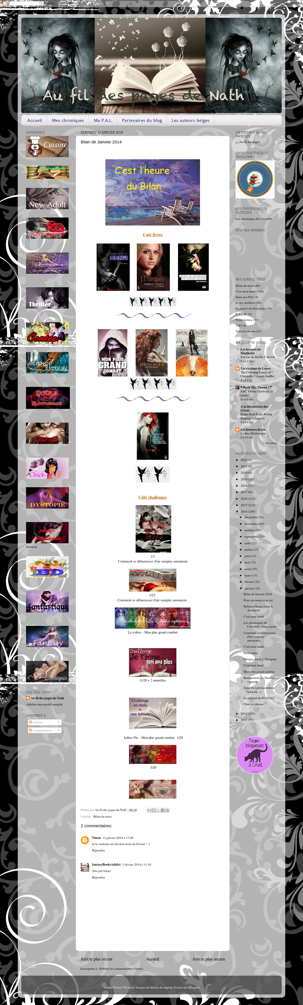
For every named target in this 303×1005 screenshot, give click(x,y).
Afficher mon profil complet (44, 704)
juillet (249, 549)
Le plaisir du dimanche (250, 308)
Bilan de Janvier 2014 (258, 594)
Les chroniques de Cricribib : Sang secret (260, 624)
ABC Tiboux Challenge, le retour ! (257, 393)
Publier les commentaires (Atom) (121, 968)
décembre (251, 517)
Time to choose (245, 331)
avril (248, 569)
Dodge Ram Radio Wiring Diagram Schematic (256, 416)
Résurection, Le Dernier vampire (259, 680)
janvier (249, 588)
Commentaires (42, 730)
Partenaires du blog (142, 120)
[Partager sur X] (158, 810)
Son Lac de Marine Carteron (258, 357)
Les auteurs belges (190, 120)
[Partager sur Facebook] (162, 810)
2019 (244, 479)
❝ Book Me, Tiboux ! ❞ (256, 387)
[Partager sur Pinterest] (167, 810)
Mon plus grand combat (259, 671)
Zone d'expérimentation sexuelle (259, 690)
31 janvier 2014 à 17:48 (117, 838)
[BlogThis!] (154, 810)
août (248, 543)
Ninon (96, 837)
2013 (244, 713)
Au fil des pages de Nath (47, 698)
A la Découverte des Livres (254, 408)
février (249, 582)
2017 (244, 492)
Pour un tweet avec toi (258, 600)
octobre (250, 530)
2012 (244, 720)
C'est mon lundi (246, 291)
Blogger (194, 987)
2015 (244, 505)
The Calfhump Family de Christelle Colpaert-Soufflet (258, 374)
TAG (239, 325)
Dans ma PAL (245, 297)
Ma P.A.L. (103, 120)
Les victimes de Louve (256, 368)
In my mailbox (245, 303)
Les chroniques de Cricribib (254, 219)
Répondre (98, 850)
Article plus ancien (208, 959)
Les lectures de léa (253, 429)
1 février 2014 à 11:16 (136, 864)
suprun (168, 987)
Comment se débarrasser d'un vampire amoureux (260, 636)
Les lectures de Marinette (251, 351)
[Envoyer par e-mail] (149, 810)
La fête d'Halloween (253, 433)
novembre (251, 524)
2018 (244, 485)
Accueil (34, 120)
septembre (252, 536)
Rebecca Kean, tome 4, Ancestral (258, 608)
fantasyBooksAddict (106, 864)
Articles (37, 722)
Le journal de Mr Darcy (259, 698)
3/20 (152, 767)
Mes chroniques (68, 120)
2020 (244, 472)
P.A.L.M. (241, 314)
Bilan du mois (103, 816)
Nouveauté (251, 653)
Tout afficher (271, 443)
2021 (244, 466)
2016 (244, 498)
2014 (244, 511)
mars (248, 575)
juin (247, 556)
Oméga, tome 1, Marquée (260, 659)
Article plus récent (96, 959)
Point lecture (244, 320)
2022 (244, 460)
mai (247, 562)
